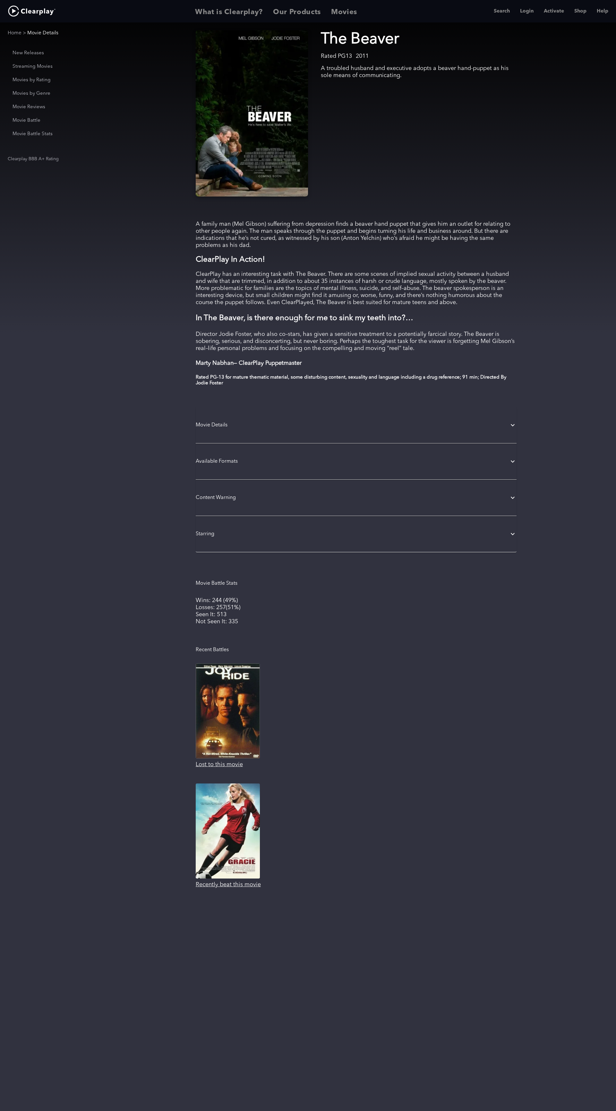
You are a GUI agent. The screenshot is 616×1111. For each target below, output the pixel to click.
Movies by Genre (31, 93)
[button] (356, 425)
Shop (580, 11)
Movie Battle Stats (33, 134)
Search (502, 11)
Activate (554, 11)
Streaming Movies (33, 66)
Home (14, 33)
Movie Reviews (29, 107)
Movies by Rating (32, 80)
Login (527, 11)
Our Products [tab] (297, 12)
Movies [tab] (344, 12)
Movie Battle (26, 120)
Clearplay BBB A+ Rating (33, 159)
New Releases (28, 53)
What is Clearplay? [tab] (229, 12)
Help (602, 11)
